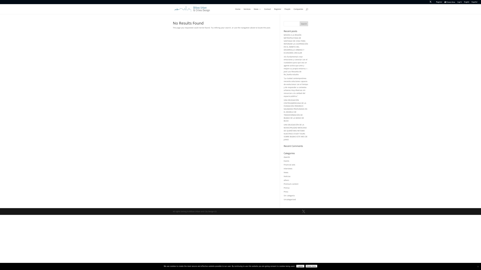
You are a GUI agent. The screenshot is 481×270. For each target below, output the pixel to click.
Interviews (288, 168)
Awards (287, 157)
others (286, 180)
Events (286, 161)
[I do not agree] (478, 266)
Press (286, 191)
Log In (459, 2)
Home (237, 9)
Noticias (287, 176)
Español (474, 2)
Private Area (450, 2)
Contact (267, 9)
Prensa (286, 188)
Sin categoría (289, 195)
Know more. (311, 266)
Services (247, 9)
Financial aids (289, 165)
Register (439, 2)
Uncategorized (290, 199)
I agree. (300, 266)
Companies (298, 9)
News (256, 9)
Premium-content (291, 184)
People (287, 9)
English (466, 2)
